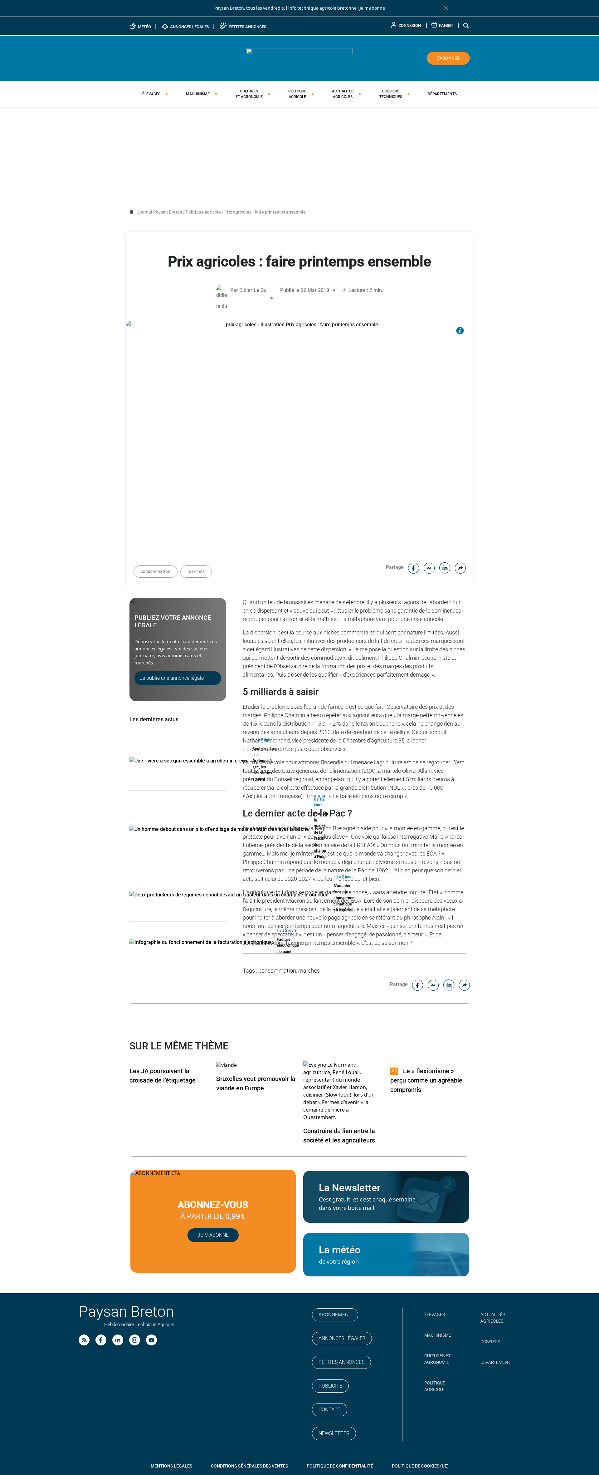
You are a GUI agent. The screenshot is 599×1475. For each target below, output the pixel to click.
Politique (297, 94)
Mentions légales (171, 1465)
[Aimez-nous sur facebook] (100, 1339)
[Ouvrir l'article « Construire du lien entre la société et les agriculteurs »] (343, 1091)
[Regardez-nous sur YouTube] (151, 1339)
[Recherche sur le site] (466, 25)
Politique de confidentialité (340, 1465)
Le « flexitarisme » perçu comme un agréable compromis (426, 1080)
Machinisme (198, 94)
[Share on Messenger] (429, 567)
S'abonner (448, 58)
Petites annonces (341, 1362)
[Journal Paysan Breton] (299, 57)
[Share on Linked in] (444, 567)
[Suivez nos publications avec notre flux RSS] (84, 1339)
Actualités (342, 94)
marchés (196, 571)
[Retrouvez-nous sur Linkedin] (117, 1339)
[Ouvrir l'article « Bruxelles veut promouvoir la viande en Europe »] (226, 1065)
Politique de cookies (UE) (420, 1465)
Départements (442, 94)
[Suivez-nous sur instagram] (134, 1339)
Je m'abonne (372, 8)
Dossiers (390, 94)
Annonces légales (342, 1338)
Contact (330, 1410)
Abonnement (335, 1315)
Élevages (151, 94)
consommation (155, 571)
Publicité (330, 1386)
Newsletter (334, 1433)
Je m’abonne (213, 1235)
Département (495, 1362)
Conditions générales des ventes (249, 1465)
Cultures (249, 94)
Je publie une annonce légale (172, 678)
